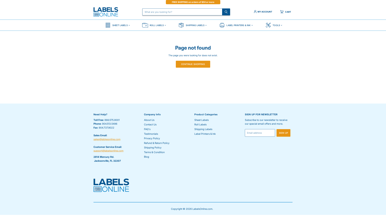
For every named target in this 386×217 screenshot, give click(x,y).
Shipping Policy (152, 147)
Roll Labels (157, 25)
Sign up (283, 133)
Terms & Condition (154, 152)
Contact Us (150, 124)
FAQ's (147, 129)
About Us (149, 119)
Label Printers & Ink (238, 25)
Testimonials (151, 133)
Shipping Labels (195, 25)
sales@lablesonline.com (106, 139)
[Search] (226, 11)
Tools (276, 25)
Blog (146, 156)
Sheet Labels (120, 25)
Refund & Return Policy (156, 143)
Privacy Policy (152, 138)
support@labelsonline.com (108, 150)
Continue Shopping (193, 64)
